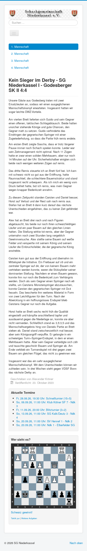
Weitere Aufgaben (29, 518)
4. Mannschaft (20, 68)
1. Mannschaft (20, 47)
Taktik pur (15, 518)
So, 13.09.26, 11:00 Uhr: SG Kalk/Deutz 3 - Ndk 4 (45, 415)
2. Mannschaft (20, 54)
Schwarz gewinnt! (22, 512)
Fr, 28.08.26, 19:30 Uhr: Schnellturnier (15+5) (43, 398)
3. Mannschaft (20, 61)
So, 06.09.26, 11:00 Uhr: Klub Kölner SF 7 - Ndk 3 (45, 404)
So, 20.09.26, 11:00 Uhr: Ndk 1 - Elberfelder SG (45, 425)
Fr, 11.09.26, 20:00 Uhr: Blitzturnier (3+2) (41, 410)
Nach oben (76, 543)
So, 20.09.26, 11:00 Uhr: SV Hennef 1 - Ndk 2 (44, 421)
